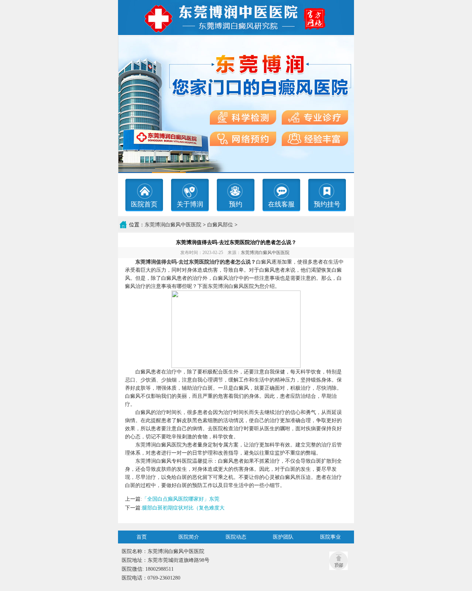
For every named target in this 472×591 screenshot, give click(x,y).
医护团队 (283, 537)
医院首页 (144, 204)
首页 (141, 537)
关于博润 (190, 204)
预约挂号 (327, 204)
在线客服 (281, 204)
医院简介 (188, 537)
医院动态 (236, 537)
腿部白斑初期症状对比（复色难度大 (183, 508)
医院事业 (330, 537)
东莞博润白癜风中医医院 (173, 224)
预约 (235, 204)
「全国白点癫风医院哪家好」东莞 (180, 499)
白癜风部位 (220, 224)
